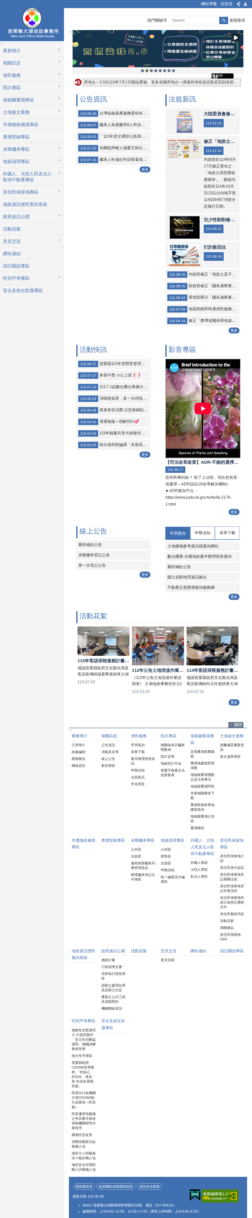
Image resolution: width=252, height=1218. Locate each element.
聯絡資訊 (78, 766)
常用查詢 (178, 533)
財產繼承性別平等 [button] (155, 70)
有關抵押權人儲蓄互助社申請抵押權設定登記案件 (115, 148)
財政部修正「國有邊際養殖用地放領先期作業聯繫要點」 (204, 286)
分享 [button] (238, 4)
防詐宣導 (167, 756)
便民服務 (139, 736)
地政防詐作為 (171, 763)
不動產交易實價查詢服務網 (191, 587)
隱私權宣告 (84, 1186)
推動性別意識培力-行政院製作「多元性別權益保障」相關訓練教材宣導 (84, 1039)
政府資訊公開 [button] (16, 216)
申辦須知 (202, 533)
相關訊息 (109, 736)
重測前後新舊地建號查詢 (202, 807)
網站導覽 (209, 4)
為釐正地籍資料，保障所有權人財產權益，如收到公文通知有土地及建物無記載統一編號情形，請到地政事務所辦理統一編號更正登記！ (161, 82)
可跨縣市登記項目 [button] (146, 70)
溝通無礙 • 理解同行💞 (109, 421)
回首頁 (227, 4)
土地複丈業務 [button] (16, 112)
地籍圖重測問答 (202, 786)
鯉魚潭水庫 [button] (164, 70)
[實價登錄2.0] (158, 48)
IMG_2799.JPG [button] (142, 70)
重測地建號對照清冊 (202, 765)
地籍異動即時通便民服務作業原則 (204, 309)
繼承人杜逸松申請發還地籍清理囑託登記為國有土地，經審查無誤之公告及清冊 (115, 159)
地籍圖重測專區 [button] (18, 100)
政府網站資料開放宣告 (116, 1186)
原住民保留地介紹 (232, 858)
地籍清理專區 (172, 840)
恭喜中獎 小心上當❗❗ (111, 375)
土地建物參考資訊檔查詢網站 (193, 546)
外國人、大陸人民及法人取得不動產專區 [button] (27, 176)
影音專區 (108, 766)
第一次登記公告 (92, 565)
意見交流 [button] (12, 241)
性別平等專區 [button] (16, 278)
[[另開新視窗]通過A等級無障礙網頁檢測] (220, 1195)
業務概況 (78, 759)
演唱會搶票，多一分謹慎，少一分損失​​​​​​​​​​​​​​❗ (115, 398)
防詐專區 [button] (12, 87)
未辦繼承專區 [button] (16, 149)
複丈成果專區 (230, 756)
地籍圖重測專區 (202, 739)
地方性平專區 (82, 1056)
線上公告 (108, 759)
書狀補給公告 (90, 545)
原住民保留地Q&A (230, 937)
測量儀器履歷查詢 (232, 747)
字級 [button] (245, 4)
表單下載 (227, 533)
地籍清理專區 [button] (16, 161)
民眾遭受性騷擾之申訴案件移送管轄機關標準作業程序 (84, 1121)
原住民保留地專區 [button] (20, 192)
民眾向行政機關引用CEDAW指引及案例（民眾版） (84, 1100)
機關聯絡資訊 (111, 1008)
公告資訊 (108, 745)
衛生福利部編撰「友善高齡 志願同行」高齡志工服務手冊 (115, 445)
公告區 (136, 849)
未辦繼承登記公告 (94, 555)
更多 (145, 169)
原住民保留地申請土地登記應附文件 (232, 902)
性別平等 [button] (160, 70)
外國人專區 (199, 863)
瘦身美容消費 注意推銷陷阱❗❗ (115, 410)
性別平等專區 (83, 1021)
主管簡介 (78, 745)
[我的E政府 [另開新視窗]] (195, 1195)
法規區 (136, 856)
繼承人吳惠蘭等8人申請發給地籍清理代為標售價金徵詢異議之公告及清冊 (115, 125)
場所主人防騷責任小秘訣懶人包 (84, 1155)
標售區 (166, 856)
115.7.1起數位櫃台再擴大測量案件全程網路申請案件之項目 (115, 387)
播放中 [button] (236, 38)
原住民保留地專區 (232, 843)
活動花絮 (12, 229)
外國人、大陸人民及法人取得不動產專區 (202, 847)
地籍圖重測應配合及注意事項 (202, 777)
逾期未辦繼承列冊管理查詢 (143, 865)
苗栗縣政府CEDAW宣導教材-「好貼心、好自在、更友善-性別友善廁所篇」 (83, 1074)
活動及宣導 (110, 752)
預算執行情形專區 (113, 976)
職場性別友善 (82, 1135)
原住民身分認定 (232, 868)
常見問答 (138, 784)
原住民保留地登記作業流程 (232, 888)
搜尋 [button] (223, 20)
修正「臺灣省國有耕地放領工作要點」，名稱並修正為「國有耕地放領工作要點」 (204, 320)
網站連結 (12, 253)
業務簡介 (79, 736)
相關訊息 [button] (12, 63)
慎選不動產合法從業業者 (173, 772)
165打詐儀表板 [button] (169, 70)
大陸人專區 (199, 870)
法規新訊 (138, 777)
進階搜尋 (237, 20)
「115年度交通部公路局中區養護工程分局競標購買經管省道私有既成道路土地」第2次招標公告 (115, 136)
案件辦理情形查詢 (143, 761)
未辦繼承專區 (143, 840)
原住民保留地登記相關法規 (232, 876)
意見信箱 (167, 960)
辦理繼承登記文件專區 (143, 877)
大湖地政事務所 (32, 24)
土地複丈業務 (232, 736)
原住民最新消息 (232, 914)
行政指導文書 (111, 967)
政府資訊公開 (113, 951)
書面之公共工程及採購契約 (113, 999)
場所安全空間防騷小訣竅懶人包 (84, 1167)
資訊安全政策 (149, 1186)
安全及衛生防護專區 (23, 290)
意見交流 (168, 951)
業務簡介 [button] (12, 50)
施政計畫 (108, 960)
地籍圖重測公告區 (202, 818)
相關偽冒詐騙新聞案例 (173, 747)
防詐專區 (168, 736)
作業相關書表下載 (202, 795)
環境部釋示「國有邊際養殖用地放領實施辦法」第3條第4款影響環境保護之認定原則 (204, 297)
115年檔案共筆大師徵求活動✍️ (115, 433)
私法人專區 (199, 876)
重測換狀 (197, 828)
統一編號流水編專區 (173, 879)
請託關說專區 (16, 265)
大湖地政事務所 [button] (173, 70)
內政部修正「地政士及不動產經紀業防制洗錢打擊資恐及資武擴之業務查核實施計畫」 (204, 274)
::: (5, 3)
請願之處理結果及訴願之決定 (113, 987)
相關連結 (227, 928)
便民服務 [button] (12, 75)
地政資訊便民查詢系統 (25, 204)
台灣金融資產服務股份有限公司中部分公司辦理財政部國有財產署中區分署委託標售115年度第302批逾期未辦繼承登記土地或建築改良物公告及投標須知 (115, 113)
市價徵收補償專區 (20, 124)
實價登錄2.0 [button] (151, 70)
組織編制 (78, 752)
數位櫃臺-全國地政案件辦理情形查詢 (199, 556)
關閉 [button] (238, 725)
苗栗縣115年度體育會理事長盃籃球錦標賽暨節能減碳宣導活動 (115, 364)
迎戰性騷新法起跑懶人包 (84, 1144)
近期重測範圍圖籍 (202, 754)
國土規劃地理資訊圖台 (187, 577)
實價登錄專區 (16, 136)
